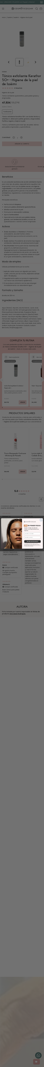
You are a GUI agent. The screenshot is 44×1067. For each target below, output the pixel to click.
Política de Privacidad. (29, 545)
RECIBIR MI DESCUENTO (32, 541)
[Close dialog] (41, 520)
